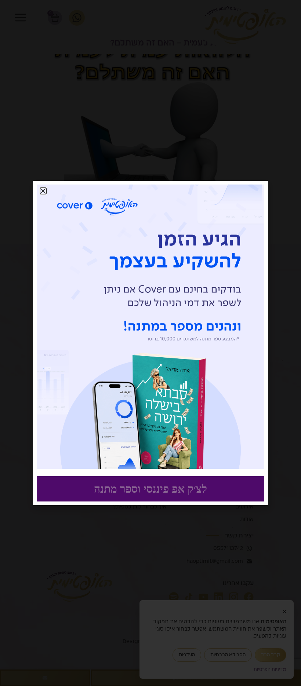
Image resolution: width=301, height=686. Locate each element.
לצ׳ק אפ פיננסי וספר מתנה (150, 489)
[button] (43, 191)
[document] (150, 343)
